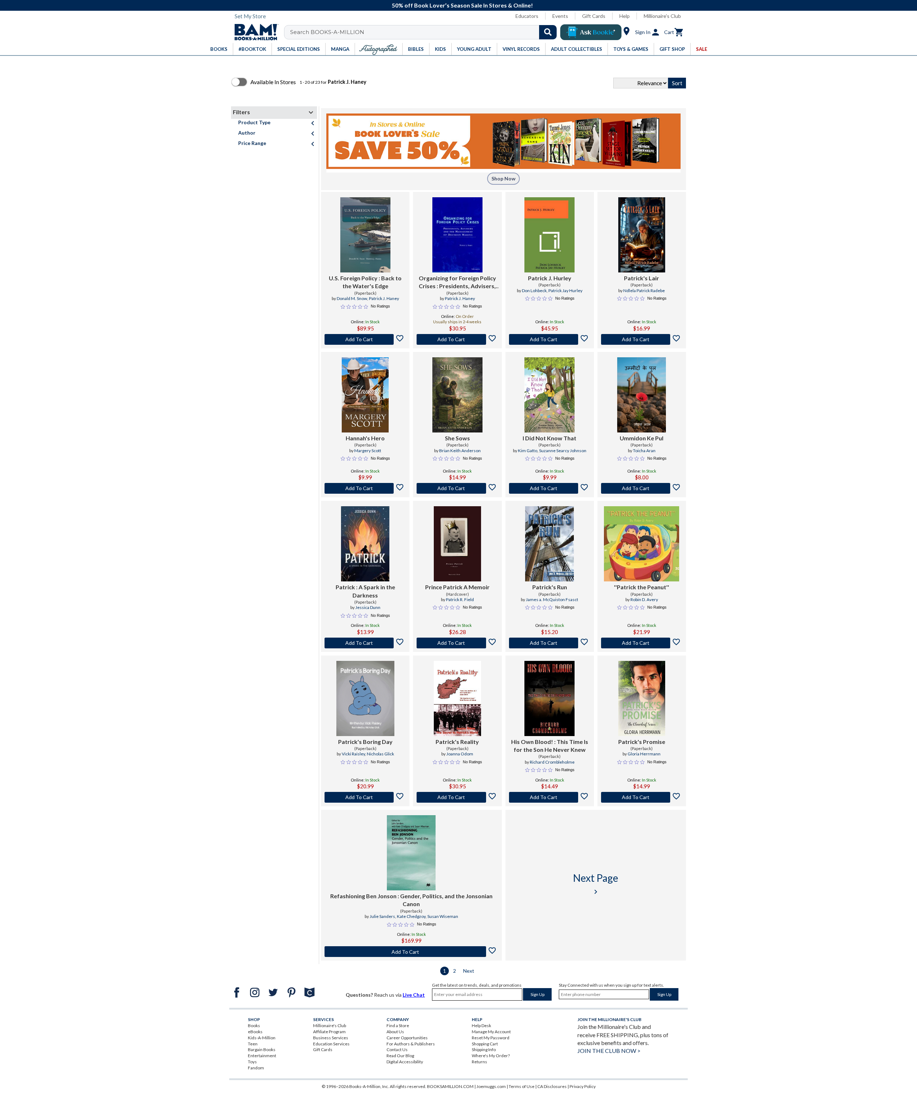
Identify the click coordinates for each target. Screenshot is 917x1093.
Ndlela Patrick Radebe (644, 290)
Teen (253, 1043)
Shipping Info (484, 1049)
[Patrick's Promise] (641, 698)
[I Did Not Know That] (549, 395)
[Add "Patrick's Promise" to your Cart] (641, 797)
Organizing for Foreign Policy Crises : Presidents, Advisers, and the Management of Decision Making (457, 282)
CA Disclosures (552, 1086)
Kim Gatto (527, 450)
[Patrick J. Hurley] (549, 234)
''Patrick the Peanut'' (641, 587)
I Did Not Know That (549, 438)
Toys (252, 1061)
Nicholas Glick (380, 753)
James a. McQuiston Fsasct (552, 599)
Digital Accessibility (405, 1061)
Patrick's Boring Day (365, 741)
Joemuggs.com (491, 1086)
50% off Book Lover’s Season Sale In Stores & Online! (462, 5)
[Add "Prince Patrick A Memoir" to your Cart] (457, 643)
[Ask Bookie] (590, 32)
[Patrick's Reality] (457, 698)
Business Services (330, 1037)
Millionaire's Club (662, 16)
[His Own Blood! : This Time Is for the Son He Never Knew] (549, 698)
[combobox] (425, 32)
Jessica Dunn (367, 607)
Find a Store (398, 1025)
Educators (526, 16)
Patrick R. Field (460, 599)
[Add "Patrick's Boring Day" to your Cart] (365, 797)
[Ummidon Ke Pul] (641, 395)
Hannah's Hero (365, 438)
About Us (395, 1031)
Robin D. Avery (644, 599)
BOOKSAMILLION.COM (450, 1086)
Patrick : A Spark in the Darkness (365, 591)
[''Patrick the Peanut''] (641, 543)
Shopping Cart (485, 1043)
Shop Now (503, 178)
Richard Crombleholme (552, 762)
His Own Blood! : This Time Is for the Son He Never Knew (549, 745)
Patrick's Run (549, 587)
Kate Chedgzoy (411, 916)
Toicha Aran (644, 450)
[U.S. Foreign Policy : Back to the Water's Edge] (365, 234)
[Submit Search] (548, 32)
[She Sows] (457, 395)
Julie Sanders (382, 916)
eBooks (255, 1031)
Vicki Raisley (353, 753)
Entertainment (262, 1055)
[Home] (254, 32)
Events (560, 16)
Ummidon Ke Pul (641, 438)
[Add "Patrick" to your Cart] (365, 643)
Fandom (256, 1067)
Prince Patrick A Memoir (457, 587)
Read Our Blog (400, 1055)
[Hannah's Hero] (365, 395)
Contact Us (397, 1049)
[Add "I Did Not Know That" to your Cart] (549, 488)
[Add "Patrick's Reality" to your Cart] (457, 797)
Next (468, 971)
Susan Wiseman (442, 916)
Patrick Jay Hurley (565, 290)
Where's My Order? (491, 1055)
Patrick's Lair (641, 278)
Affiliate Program (329, 1031)
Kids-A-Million (261, 1037)
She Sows (457, 438)
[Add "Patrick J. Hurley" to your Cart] (549, 339)
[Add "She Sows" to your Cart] (457, 488)
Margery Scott (367, 450)
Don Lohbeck (534, 290)
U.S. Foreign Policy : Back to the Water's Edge (365, 282)
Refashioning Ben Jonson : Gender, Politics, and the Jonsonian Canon (411, 900)
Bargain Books (261, 1049)
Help (624, 16)
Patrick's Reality (457, 741)
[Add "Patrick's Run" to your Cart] (549, 643)
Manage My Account (491, 1031)
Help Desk (481, 1025)
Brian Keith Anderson (460, 450)
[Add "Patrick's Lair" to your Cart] (641, 339)
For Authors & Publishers (411, 1043)
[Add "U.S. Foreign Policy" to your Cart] (365, 339)
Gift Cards (593, 16)
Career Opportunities (407, 1037)
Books (254, 1025)
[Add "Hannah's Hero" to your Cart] (365, 488)
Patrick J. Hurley (549, 278)
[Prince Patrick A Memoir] (457, 543)
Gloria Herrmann (644, 753)
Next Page (595, 884)
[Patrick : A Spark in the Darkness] (365, 543)
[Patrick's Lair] (641, 234)
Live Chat (414, 995)
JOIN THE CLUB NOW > (608, 1050)
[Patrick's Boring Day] (365, 698)
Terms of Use (521, 1086)
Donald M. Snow (352, 298)
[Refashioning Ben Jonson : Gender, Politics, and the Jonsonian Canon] (411, 852)
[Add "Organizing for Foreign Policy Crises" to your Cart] (457, 339)
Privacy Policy (583, 1086)
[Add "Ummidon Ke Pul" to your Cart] (641, 488)
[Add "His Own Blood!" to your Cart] (549, 797)
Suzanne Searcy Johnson (562, 450)
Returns (479, 1061)
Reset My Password (490, 1037)
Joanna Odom (459, 753)
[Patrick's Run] (549, 543)
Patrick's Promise (641, 741)
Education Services (331, 1043)
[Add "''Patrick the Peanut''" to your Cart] (641, 643)
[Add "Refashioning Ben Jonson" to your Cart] (411, 951)
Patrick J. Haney (384, 298)
